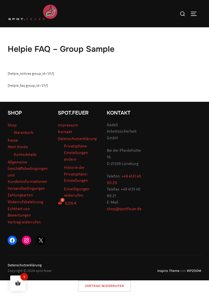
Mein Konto (18, 146)
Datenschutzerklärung (77, 138)
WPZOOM (194, 270)
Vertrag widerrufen (24, 221)
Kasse (13, 140)
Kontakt (65, 131)
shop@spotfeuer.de (124, 208)
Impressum (68, 125)
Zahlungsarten (20, 194)
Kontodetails (25, 154)
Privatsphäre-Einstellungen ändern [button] (76, 152)
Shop (12, 125)
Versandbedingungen (26, 188)
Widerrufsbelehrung (25, 201)
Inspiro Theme (168, 270)
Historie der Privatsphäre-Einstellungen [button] (76, 174)
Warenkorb (23, 132)
